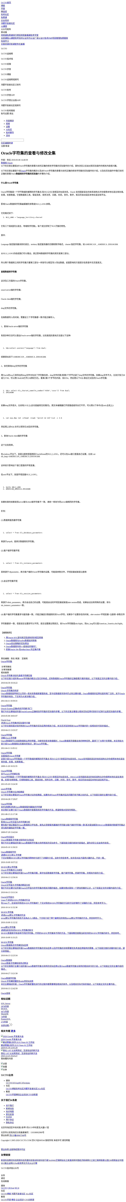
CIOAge (15, 1083)
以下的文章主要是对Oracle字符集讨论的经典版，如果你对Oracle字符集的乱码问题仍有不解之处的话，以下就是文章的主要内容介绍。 (59, 795)
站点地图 (10, 1111)
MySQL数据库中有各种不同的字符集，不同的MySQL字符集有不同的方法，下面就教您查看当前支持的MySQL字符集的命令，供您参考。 (61, 933)
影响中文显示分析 (15, 822)
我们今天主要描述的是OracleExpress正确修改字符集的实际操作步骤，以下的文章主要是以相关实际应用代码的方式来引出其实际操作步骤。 (62, 712)
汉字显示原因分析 (15, 885)
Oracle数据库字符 (8, 852)
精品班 (4, 11)
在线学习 (5, 41)
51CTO (9, 1083)
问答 (11, 44)
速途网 (72, 1160)
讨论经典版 (12, 792)
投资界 (21, 1163)
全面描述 (10, 756)
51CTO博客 (11, 1089)
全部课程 (5, 38)
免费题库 (64, 38)
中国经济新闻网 (82, 1160)
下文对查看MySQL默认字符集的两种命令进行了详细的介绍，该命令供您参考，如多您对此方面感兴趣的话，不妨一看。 (53, 858)
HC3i (21, 1083)
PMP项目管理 (54, 38)
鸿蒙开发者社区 (8, 23)
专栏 (19, 44)
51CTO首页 (6, 3)
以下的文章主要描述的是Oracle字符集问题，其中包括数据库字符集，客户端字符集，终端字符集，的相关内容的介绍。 (53, 873)
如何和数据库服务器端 (21, 807)
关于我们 (10, 1106)
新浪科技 (5, 1160)
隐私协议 (10, 1123)
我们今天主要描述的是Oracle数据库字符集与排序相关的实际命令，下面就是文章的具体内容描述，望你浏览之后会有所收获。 (55, 843)
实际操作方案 (15, 723)
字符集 (9, 706)
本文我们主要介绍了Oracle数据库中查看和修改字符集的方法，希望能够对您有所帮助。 (39, 810)
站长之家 (65, 1160)
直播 (23, 44)
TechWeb (52, 1160)
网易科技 (21, 1160)
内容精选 (10, 121)
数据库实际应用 (14, 945)
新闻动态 (10, 1108)
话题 (8, 127)
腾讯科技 (13, 1160)
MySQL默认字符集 (9, 867)
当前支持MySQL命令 (17, 930)
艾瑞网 (59, 1160)
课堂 (15, 44)
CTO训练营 (33, 1095)
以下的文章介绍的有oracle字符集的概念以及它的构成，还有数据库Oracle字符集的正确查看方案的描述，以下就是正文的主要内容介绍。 (60, 678)
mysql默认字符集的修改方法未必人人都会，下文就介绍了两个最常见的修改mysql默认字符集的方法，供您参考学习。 (52, 918)
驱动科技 (36, 1160)
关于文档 (10, 774)
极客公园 (105, 1160)
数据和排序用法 (14, 963)
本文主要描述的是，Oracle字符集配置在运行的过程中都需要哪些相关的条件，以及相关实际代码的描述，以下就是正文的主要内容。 (58, 984)
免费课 (4, 17)
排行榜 (16, 35)
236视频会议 (114, 1160)
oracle (3, 789)
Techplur (26, 1083)
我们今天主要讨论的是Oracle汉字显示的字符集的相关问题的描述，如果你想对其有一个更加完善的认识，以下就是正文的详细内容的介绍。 (61, 888)
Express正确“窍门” (16, 709)
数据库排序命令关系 (17, 840)
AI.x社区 (41, 1089)
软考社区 (5, 14)
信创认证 (23, 38)
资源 (7, 44)
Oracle (23, 171)
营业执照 (5, 1149)
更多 (13, 1031)
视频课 (4, 35)
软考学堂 (34, 35)
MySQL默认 (11, 855)
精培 (18, 1095)
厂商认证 (38, 38)
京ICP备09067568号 (17, 1135)
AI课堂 (4, 26)
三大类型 (11, 870)
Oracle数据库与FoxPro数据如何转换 (21, 641)
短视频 (22, 35)
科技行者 (44, 1160)
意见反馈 (10, 1114)
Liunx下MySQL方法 (15, 900)
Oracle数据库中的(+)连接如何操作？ (21, 646)
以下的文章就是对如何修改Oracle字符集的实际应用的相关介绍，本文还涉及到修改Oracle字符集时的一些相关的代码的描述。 (55, 726)
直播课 (28, 35)
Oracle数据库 (6, 819)
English (9, 1117)
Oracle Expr (5, 720)
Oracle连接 (5, 993)
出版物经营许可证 (17, 1149)
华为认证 (31, 38)
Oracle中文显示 (7, 837)
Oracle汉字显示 (7, 897)
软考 (17, 38)
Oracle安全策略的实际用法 (17, 643)
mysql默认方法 (13, 915)
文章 (3, 44)
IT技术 (45, 38)
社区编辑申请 (7, 143)
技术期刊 (10, 133)
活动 (8, 135)
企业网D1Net (12, 1163)
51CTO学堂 (11, 1095)
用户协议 (10, 1120)
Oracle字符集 (6, 661)
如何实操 (16, 676)
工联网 (98, 1160)
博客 (3, 6)
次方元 (26, 1163)
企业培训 (5, 20)
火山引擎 (33, 1163)
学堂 (3, 9)
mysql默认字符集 (8, 927)
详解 (8, 738)
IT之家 (92, 1160)
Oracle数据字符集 (8, 978)
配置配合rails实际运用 (17, 981)
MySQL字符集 (7, 912)
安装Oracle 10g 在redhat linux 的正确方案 (23, 649)
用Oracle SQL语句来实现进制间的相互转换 (24, 638)
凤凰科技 (28, 1160)
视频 (8, 124)
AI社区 (9, 130)
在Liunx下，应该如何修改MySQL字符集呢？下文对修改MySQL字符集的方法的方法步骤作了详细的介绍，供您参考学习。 (54, 903)
